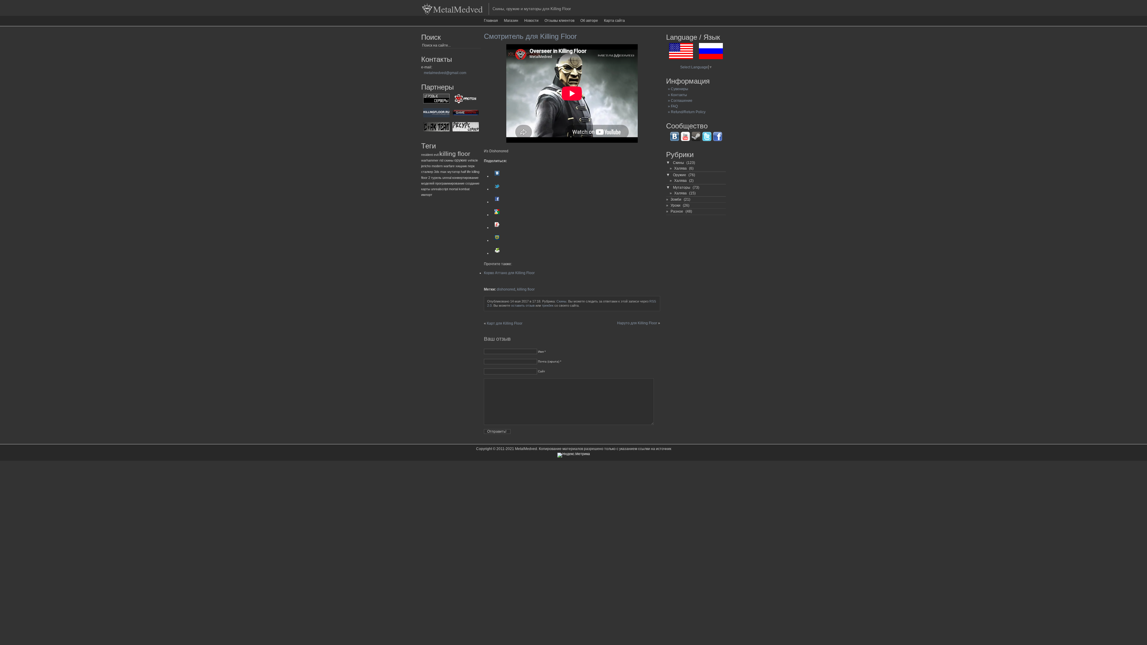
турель (436, 177)
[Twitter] (497, 189)
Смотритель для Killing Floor (530, 36)
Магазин (511, 21)
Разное (677, 211)
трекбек (547, 305)
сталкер (427, 171)
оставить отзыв (523, 305)
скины (448, 160)
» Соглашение (679, 101)
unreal (446, 177)
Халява (680, 168)
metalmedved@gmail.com (445, 73)
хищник (461, 166)
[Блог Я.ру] (497, 227)
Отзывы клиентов (559, 21)
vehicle (473, 160)
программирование (449, 183)
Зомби (676, 199)
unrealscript (439, 189)
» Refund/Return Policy (686, 112)
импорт (426, 194)
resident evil (429, 154)
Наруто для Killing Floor (637, 323)
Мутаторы (681, 187)
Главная (491, 21)
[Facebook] (497, 202)
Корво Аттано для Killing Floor (509, 273)
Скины (561, 301)
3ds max (440, 171)
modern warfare (443, 166)
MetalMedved (458, 9)
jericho (426, 166)
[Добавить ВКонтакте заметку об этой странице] (497, 176)
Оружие (679, 175)
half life (466, 171)
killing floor (454, 153)
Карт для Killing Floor (504, 323)
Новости (531, 21)
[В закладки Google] (497, 215)
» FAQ (672, 106)
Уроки (675, 205)
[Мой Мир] (497, 240)
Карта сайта (614, 21)
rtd (441, 160)
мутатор (453, 171)
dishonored (506, 289)
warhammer (429, 160)
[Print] (497, 253)
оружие (460, 160)
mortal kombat (459, 189)
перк (471, 166)
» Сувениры (677, 89)
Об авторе (589, 21)
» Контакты (676, 95)
